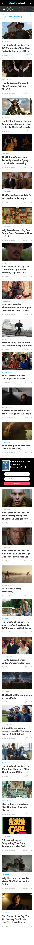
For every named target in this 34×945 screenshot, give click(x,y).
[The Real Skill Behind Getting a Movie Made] (17, 680)
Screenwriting (7, 80)
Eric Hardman (8, 131)
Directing (16, 9)
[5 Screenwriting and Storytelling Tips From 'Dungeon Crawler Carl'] (17, 825)
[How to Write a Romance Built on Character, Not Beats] (17, 645)
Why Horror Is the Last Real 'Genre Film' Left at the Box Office (16, 881)
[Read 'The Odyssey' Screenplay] (17, 574)
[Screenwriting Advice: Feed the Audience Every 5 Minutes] (17, 328)
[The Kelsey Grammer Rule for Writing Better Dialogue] (17, 180)
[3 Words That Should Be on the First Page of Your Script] (17, 396)
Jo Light (7, 55)
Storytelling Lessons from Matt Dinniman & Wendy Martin (15, 807)
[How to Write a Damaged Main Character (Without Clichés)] (17, 68)
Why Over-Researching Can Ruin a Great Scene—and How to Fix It (17, 233)
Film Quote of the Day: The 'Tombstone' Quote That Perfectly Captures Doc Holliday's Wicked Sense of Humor (15, 272)
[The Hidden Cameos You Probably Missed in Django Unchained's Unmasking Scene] (17, 142)
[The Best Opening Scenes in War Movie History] (17, 431)
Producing (6, 691)
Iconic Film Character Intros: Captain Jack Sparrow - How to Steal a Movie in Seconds (16, 124)
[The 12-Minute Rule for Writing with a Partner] (17, 361)
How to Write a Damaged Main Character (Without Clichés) (15, 86)
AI (6, 9)
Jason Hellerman (9, 93)
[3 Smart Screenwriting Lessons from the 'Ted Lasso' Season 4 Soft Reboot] (17, 713)
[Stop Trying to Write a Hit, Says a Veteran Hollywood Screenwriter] (17, 938)
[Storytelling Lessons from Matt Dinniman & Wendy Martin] (17, 789)
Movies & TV (6, 41)
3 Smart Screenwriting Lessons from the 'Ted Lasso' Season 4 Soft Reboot (16, 731)
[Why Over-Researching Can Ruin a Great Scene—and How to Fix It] (17, 216)
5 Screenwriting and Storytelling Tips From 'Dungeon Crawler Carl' (13, 843)
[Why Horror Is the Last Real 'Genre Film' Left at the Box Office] (17, 863)
